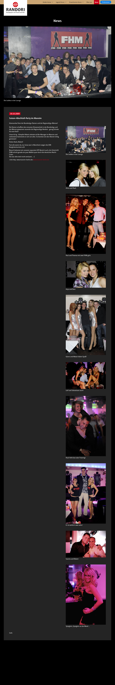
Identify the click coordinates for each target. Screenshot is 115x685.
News (96, 2)
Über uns (89, 2)
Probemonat (105, 2)
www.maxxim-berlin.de (41, 160)
